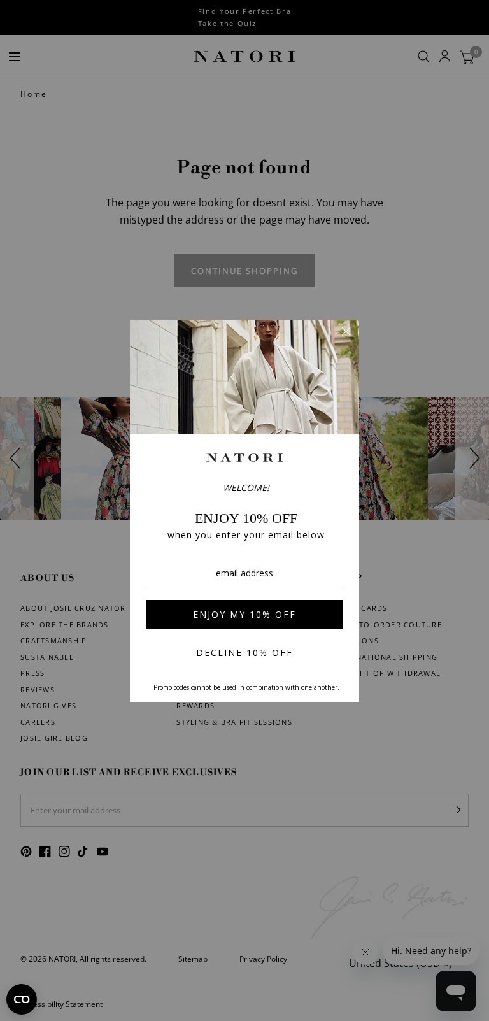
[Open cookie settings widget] (21, 999)
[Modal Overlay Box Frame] (244, 511)
